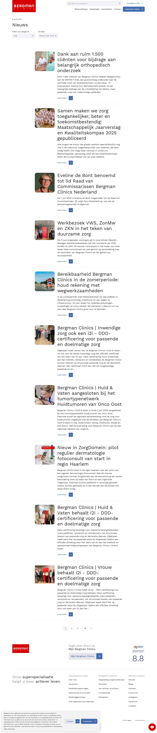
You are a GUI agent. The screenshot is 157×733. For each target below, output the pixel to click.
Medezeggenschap (77, 697)
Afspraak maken (132, 9)
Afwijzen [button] (70, 721)
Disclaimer (103, 697)
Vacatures (73, 684)
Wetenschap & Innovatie (79, 693)
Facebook (132, 701)
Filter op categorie (20, 32)
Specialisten (106, 9)
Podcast (132, 688)
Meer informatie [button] (9, 729)
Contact (117, 9)
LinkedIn (132, 706)
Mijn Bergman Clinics (82, 656)
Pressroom (133, 693)
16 (85, 628)
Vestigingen (95, 9)
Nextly (129, 720)
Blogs (130, 684)
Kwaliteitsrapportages (78, 688)
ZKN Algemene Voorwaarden (81, 701)
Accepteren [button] (87, 721)
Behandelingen (81, 9)
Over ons (73, 680)
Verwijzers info (133, 3)
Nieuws (131, 680)
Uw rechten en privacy (109, 688)
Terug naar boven (140, 720)
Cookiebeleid (104, 693)
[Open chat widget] (152, 727)
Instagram (133, 697)
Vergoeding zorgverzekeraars (112, 680)
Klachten (103, 684)
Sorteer (41, 32)
